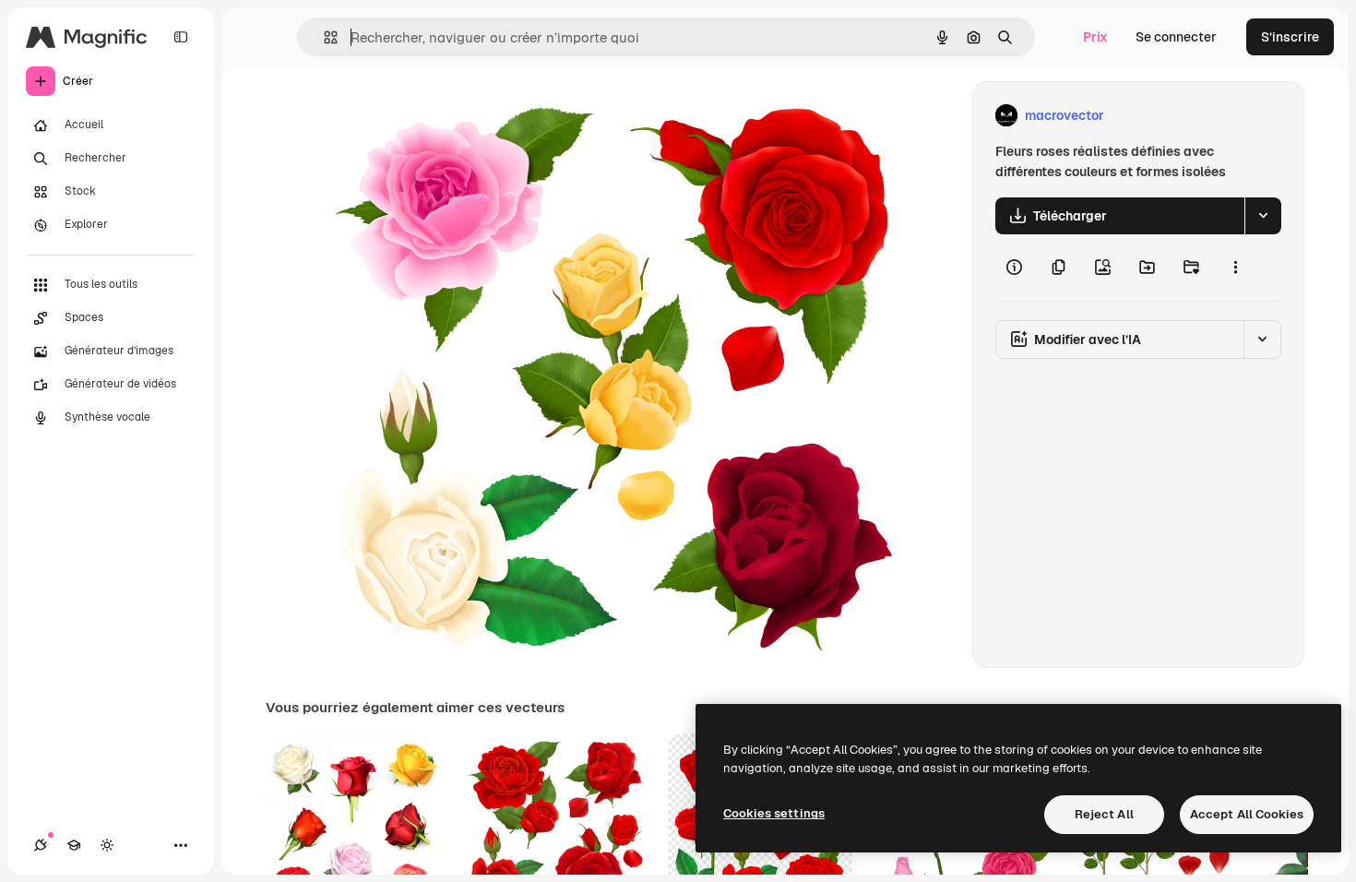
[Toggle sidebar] (181, 37)
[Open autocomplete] (323, 37)
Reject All (1104, 814)
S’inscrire (1290, 37)
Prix (1095, 37)
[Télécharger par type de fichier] (1262, 215)
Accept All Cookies (1246, 814)
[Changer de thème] (107, 845)
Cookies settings (774, 813)
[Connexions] (40, 845)
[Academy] (74, 845)
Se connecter (1176, 37)
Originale (440, 116)
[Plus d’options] (1235, 267)
